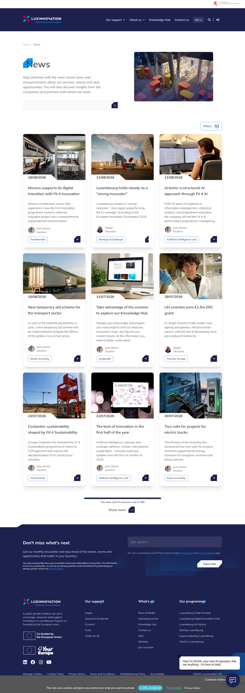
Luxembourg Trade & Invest (195, 613)
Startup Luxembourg (191, 630)
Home (26, 44)
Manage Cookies (32, 674)
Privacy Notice (56, 568)
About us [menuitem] (135, 20)
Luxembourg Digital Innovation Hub (199, 618)
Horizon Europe (176, 358)
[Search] (209, 20)
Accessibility (157, 674)
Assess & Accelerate (97, 618)
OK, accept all (151, 687)
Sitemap (143, 641)
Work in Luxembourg (191, 641)
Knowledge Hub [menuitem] (159, 20)
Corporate (105, 358)
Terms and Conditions (102, 674)
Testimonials (37, 239)
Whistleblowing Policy (132, 674)
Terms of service (206, 553)
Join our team (146, 647)
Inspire (89, 613)
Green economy (39, 358)
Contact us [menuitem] (182, 20)
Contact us (144, 630)
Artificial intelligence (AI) (182, 239)
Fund (88, 630)
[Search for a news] (115, 105)
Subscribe (209, 564)
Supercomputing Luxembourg (196, 635)
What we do (92, 635)
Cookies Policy (55, 674)
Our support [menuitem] (114, 20)
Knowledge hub (147, 624)
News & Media (146, 613)
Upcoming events (148, 618)
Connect (90, 624)
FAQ (140, 635)
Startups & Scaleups (111, 239)
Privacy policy (186, 553)
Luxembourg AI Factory (192, 624)
